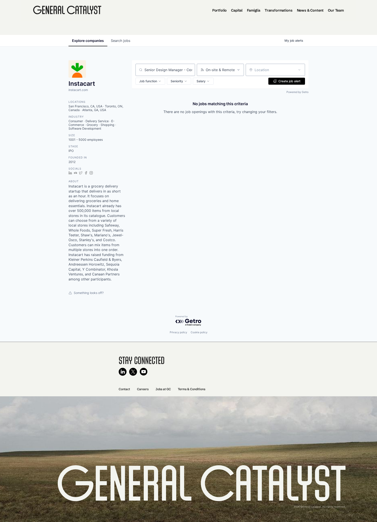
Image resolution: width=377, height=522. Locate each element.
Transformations (279, 10)
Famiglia (253, 10)
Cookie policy (199, 332)
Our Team (336, 10)
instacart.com (78, 90)
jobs (120, 40)
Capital (237, 10)
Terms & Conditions (191, 389)
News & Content (310, 10)
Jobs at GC (163, 389)
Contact (124, 389)
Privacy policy (178, 332)
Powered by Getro (297, 92)
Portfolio (219, 10)
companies (88, 40)
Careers (143, 389)
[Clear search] (189, 70)
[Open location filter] (299, 70)
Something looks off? (89, 293)
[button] (150, 81)
